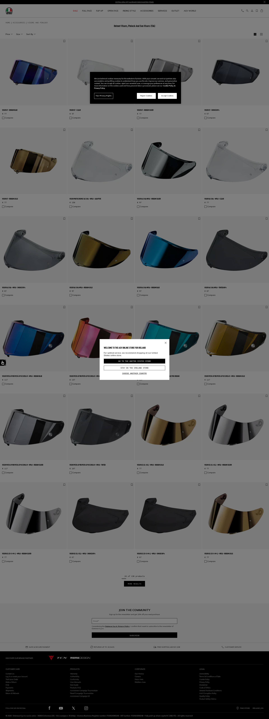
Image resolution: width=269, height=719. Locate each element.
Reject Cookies (146, 96)
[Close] (165, 342)
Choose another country (134, 373)
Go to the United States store (134, 361)
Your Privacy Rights (104, 96)
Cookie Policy (168, 86)
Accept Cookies (167, 96)
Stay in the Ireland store (134, 368)
